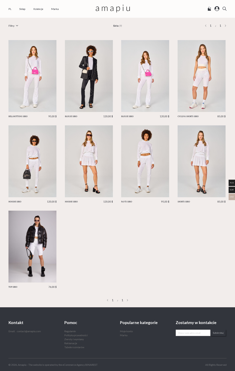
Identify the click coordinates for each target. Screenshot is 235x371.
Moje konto (126, 331)
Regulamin (70, 331)
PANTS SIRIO (145, 201)
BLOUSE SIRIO (89, 116)
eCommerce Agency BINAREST (80, 364)
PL (9, 8)
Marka (55, 8)
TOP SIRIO (32, 286)
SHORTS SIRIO (202, 201)
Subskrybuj (218, 332)
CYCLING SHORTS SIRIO (202, 116)
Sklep (22, 8)
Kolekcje (38, 8)
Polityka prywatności (76, 335)
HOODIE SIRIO (32, 201)
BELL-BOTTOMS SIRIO (32, 116)
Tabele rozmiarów (74, 347)
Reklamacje (70, 343)
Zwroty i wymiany (74, 339)
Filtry (11, 25)
